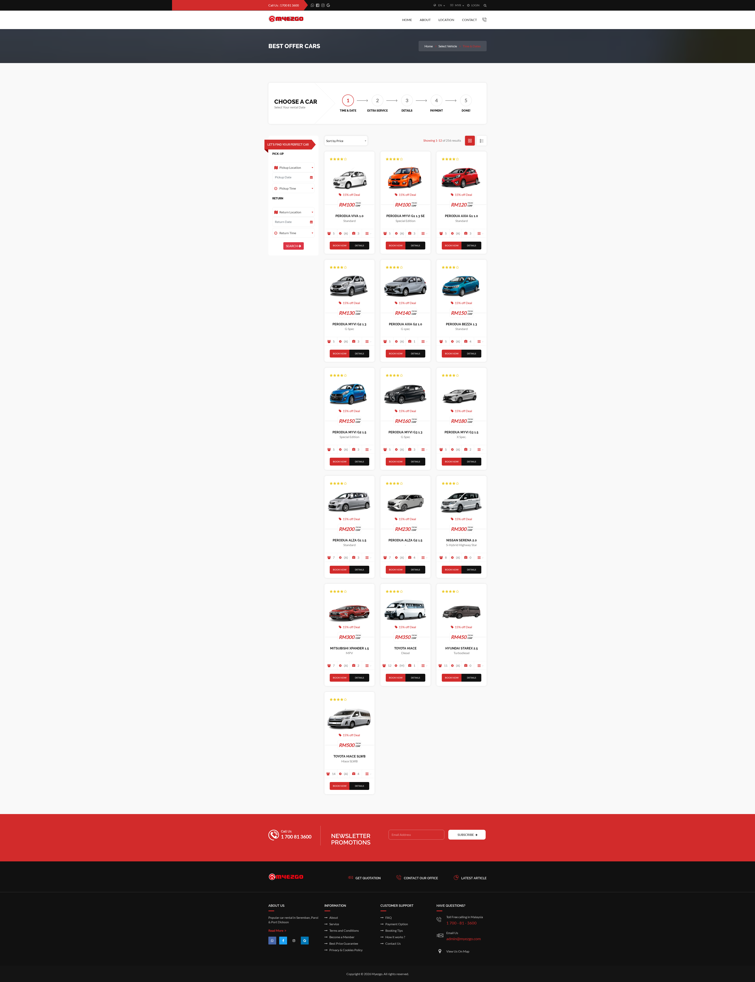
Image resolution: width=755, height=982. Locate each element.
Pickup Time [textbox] (287, 188)
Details (359, 245)
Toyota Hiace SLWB (349, 756)
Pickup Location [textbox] (290, 167)
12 (389, 665)
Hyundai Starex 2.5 (461, 648)
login (475, 5)
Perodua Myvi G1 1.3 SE (405, 216)
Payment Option (396, 924)
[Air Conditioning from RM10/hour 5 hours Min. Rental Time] (368, 233)
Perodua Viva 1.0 (349, 216)
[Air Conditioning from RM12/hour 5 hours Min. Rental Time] (480, 341)
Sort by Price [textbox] (334, 141)
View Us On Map (457, 951)
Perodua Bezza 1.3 (461, 324)
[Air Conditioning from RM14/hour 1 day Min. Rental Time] (368, 557)
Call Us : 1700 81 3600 (283, 5)
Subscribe (466, 834)
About (425, 20)
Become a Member (341, 937)
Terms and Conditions (343, 930)
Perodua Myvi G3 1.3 (405, 432)
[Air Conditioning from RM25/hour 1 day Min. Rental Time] (424, 665)
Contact (469, 20)
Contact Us (392, 943)
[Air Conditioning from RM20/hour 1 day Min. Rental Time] (480, 557)
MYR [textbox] (458, 5)
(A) (345, 233)
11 (445, 665)
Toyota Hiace (405, 648)
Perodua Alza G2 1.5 (405, 540)
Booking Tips (393, 930)
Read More (276, 930)
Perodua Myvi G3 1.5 (461, 432)
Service (333, 924)
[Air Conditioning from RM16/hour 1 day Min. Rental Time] (424, 557)
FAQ (388, 917)
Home (407, 20)
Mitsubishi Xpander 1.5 (349, 648)
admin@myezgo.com (463, 938)
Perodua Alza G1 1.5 (349, 540)
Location (446, 20)
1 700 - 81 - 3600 (461, 923)
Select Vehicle (447, 46)
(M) (401, 665)
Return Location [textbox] (290, 212)
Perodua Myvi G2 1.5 (349, 432)
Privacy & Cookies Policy (345, 950)
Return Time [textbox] (287, 233)
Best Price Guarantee (343, 943)
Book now (339, 245)
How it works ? (394, 937)
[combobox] (443, 5)
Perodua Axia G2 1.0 (405, 324)
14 (333, 774)
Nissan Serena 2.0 (461, 540)
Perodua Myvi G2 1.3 (349, 324)
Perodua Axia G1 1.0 (461, 216)
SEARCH (292, 246)
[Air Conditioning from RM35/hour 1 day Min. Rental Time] (480, 665)
